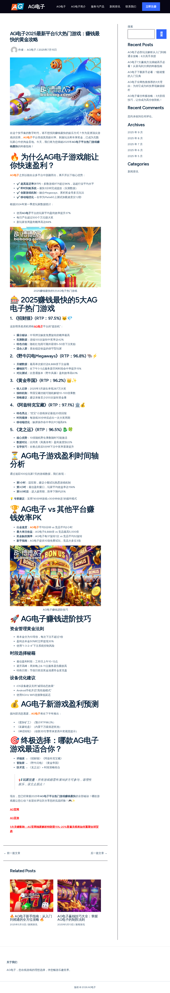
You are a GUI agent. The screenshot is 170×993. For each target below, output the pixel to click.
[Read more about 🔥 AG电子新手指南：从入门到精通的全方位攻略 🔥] (31, 895)
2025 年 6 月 (135, 150)
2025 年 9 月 (135, 132)
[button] (151, 6)
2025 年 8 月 (135, 138)
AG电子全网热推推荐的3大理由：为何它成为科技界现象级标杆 (146, 86)
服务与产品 (97, 6)
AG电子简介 (78, 6)
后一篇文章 (99, 853)
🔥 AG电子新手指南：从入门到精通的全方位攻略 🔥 (31, 918)
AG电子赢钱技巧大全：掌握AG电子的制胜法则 (77, 918)
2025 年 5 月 (135, 156)
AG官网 (14, 809)
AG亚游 (14, 818)
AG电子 (36, 6)
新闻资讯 (115, 6)
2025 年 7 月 (135, 144)
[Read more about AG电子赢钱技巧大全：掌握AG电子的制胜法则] (79, 895)
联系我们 (131, 6)
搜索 (130, 26)
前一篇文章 (12, 853)
